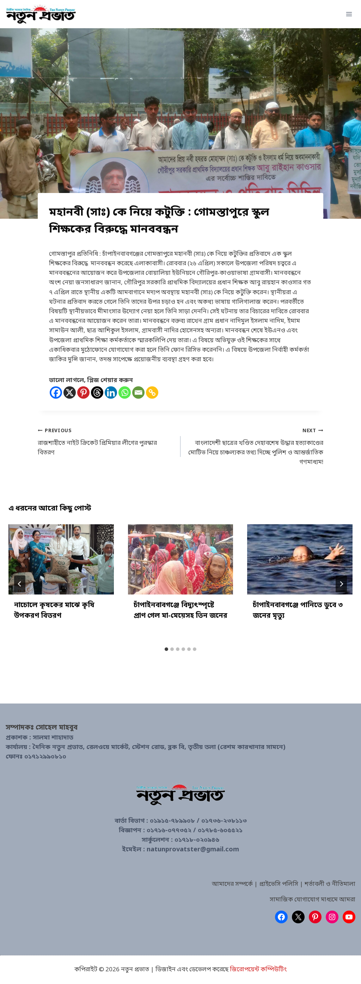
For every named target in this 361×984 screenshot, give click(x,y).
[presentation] (61, 559)
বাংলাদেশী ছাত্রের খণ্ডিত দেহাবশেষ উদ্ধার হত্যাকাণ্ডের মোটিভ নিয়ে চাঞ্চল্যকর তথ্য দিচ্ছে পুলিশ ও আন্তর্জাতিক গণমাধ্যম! (255, 447)
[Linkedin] (111, 392)
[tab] (166, 649)
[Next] (341, 583)
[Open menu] (348, 13)
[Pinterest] (83, 392)
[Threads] (97, 392)
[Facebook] (56, 392)
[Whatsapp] (124, 392)
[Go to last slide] (19, 583)
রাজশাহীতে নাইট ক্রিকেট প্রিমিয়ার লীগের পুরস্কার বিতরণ (97, 442)
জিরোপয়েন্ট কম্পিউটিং (258, 970)
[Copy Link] (152, 392)
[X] (69, 392)
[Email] (138, 392)
